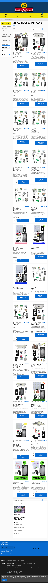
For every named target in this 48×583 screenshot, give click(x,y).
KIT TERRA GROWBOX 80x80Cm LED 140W (17, 209)
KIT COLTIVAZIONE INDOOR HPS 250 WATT (36, 365)
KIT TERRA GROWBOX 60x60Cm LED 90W (36, 169)
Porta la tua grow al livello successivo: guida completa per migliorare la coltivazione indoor (19, 518)
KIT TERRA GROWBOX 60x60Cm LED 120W (34, 287)
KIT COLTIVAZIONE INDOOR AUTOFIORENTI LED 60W (18, 366)
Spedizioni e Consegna (9, 0)
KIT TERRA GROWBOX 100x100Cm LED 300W (17, 325)
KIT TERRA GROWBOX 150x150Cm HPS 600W (17, 170)
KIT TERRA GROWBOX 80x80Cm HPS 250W (34, 209)
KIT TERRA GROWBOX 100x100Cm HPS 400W (35, 93)
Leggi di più (16, 533)
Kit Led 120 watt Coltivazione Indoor (18, 483)
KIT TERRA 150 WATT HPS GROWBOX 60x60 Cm (18, 55)
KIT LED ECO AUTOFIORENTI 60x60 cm (35, 247)
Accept (4, 580)
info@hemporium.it (37, 563)
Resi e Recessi (17, 0)
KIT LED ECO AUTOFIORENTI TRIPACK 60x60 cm (18, 287)
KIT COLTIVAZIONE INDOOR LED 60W (36, 324)
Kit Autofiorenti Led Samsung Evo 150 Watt (35, 443)
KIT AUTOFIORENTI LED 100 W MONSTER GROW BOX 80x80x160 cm (18, 444)
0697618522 (28, 563)
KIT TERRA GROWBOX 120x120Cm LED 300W (35, 132)
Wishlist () (45, 0)
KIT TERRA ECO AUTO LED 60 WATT (36, 54)
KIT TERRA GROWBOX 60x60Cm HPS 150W (17, 93)
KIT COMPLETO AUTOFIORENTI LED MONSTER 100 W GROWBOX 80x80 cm (18, 248)
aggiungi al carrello (23, 66)
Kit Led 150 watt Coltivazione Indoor (36, 483)
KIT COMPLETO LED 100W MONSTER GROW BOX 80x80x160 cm (36, 404)
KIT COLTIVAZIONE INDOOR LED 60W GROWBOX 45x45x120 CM (18, 404)
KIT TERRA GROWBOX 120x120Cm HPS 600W (17, 131)
